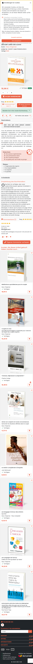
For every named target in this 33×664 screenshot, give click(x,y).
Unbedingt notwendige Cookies (13, 17)
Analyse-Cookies (9, 24)
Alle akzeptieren (16, 41)
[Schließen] (30, 3)
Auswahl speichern (16, 37)
